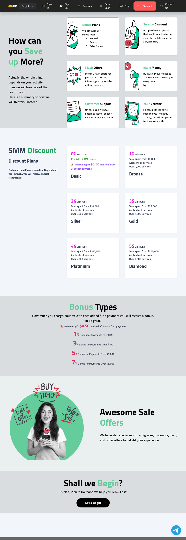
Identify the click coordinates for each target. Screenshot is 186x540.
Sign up (67, 6)
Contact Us (169, 6)
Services (87, 6)
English (26, 6)
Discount (147, 6)
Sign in (49, 6)
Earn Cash (107, 6)
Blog (127, 6)
